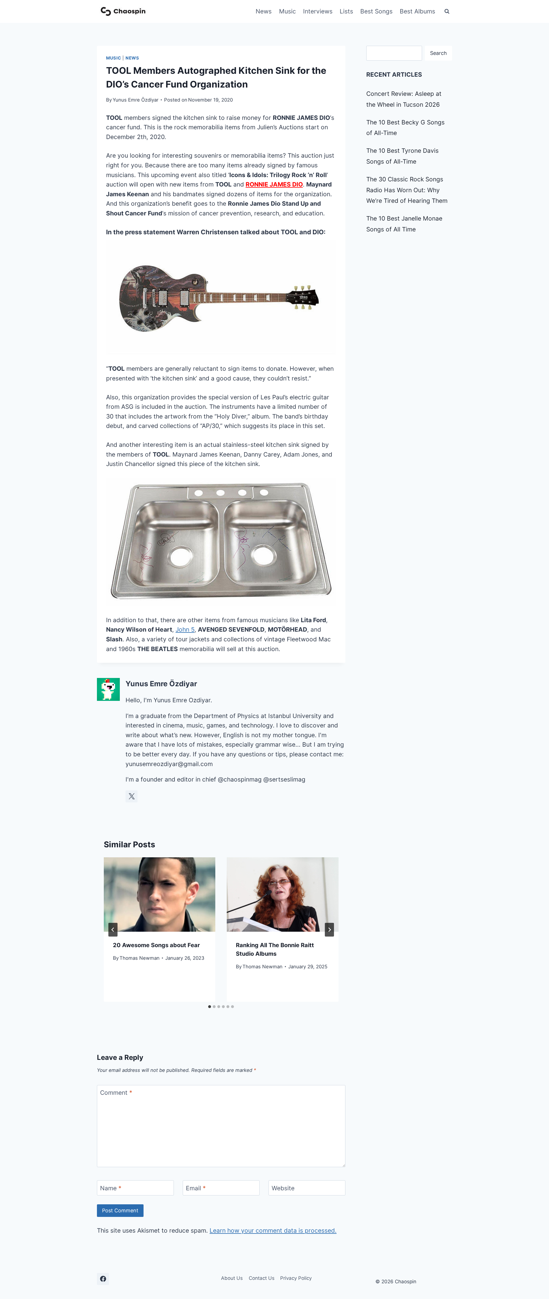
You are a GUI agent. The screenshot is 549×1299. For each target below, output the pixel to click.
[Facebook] (103, 1279)
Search (438, 53)
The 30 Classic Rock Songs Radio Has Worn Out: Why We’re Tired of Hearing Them (406, 190)
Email (196, 1188)
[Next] (329, 930)
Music (287, 11)
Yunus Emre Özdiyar (135, 100)
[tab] (209, 1006)
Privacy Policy (296, 1278)
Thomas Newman (140, 958)
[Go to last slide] (113, 930)
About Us (232, 1278)
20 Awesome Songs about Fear (156, 945)
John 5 (185, 629)
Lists (346, 11)
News (264, 11)
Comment (116, 1092)
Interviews (318, 11)
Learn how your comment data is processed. (273, 1230)
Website (283, 1188)
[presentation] (159, 894)
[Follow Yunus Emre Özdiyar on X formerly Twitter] (132, 796)
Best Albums (417, 11)
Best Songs (376, 11)
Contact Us (261, 1278)
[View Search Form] (447, 11)
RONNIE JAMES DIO (274, 184)
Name (111, 1188)
